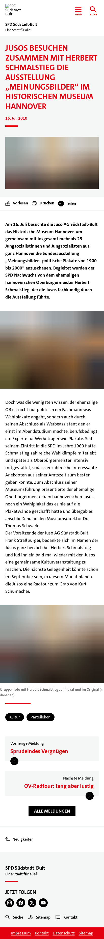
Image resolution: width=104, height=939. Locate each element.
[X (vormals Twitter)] (32, 902)
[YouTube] (43, 902)
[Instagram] (9, 902)
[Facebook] (20, 902)
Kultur (14, 717)
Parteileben (40, 717)
